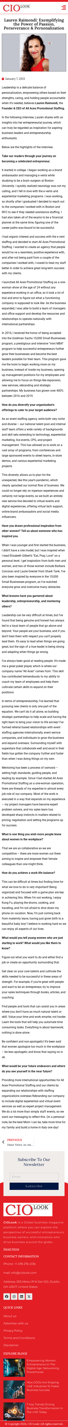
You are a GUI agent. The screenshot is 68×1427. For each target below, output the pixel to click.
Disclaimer (11, 1345)
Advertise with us (15, 1323)
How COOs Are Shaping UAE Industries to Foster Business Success (43, 1386)
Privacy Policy (12, 1330)
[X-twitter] (29, 1296)
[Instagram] (14, 1296)
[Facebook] (6, 1296)
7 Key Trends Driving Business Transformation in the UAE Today (45, 1408)
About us (10, 1316)
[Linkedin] (21, 1296)
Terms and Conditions (19, 1338)
